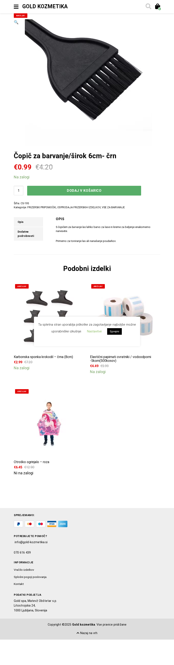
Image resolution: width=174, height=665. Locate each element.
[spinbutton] (18, 190)
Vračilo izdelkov (24, 569)
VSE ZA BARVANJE (113, 207)
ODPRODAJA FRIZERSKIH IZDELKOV (79, 207)
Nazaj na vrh (88, 633)
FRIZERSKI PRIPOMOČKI (41, 207)
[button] (16, 82)
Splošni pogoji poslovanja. (30, 577)
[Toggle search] (148, 6)
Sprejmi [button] (114, 331)
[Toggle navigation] (16, 7)
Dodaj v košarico (84, 191)
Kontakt (19, 584)
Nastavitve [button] (94, 331)
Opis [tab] (20, 222)
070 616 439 (22, 552)
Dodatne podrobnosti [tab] (26, 233)
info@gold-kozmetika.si (31, 542)
